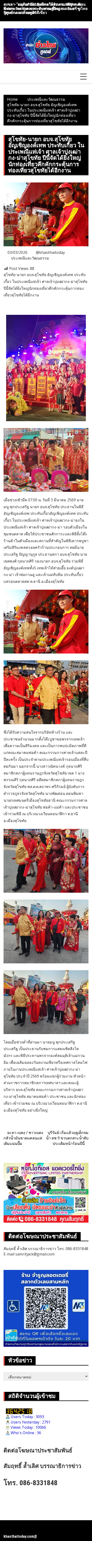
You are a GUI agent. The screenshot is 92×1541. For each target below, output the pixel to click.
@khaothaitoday (50, 252)
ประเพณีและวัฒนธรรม (30, 258)
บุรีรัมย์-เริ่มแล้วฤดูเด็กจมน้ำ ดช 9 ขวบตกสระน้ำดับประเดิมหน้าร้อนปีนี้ (67, 1138)
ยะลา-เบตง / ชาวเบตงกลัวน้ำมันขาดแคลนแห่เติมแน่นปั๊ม (23, 1138)
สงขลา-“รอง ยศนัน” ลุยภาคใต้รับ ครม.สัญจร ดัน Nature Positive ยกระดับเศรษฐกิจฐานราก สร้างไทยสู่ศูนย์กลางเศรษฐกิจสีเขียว (46, 8)
